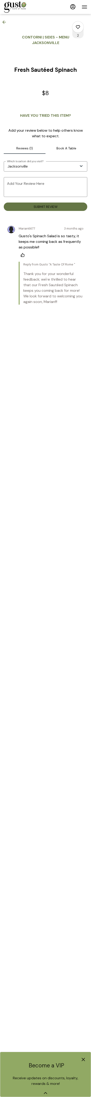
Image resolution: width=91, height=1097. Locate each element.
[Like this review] (24, 255)
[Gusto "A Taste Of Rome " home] (25, 7)
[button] (5, 22)
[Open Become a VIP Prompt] (45, 1093)
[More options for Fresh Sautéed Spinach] (78, 27)
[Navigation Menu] (84, 7)
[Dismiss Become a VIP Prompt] (83, 1059)
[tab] (25, 148)
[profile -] (73, 7)
